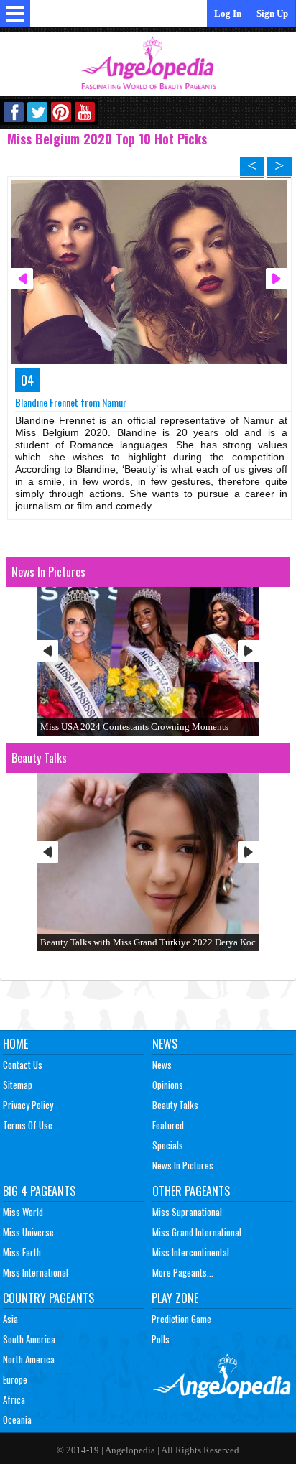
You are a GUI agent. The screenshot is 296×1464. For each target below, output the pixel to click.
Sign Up (272, 13)
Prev (47, 651)
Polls (161, 1339)
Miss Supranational (187, 1212)
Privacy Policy (28, 1105)
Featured (168, 1125)
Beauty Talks (175, 1105)
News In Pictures (182, 1165)
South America (29, 1339)
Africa (14, 1399)
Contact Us (22, 1064)
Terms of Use (27, 1125)
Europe (15, 1379)
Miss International (35, 1272)
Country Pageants (48, 1298)
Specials (167, 1145)
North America (29, 1359)
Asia (10, 1319)
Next (248, 651)
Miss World (23, 1212)
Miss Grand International (196, 1232)
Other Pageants (191, 1191)
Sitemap (17, 1085)
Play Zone (175, 1298)
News (164, 1043)
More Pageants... (182, 1272)
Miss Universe (28, 1232)
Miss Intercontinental (190, 1252)
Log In (227, 13)
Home (15, 1043)
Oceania (17, 1419)
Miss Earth (22, 1252)
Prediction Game (181, 1319)
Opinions (167, 1085)
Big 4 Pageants (39, 1191)
